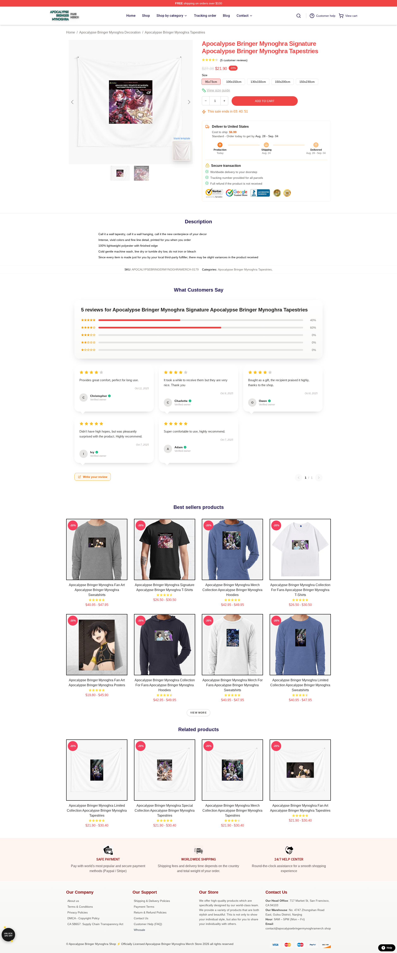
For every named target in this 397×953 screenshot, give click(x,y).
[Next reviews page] (319, 477)
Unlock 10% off (8, 935)
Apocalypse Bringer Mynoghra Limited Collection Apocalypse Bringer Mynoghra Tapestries (97, 810)
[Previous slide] (72, 102)
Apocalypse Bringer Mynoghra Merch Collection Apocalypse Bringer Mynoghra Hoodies (232, 590)
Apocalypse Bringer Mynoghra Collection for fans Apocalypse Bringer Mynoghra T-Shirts (300, 590)
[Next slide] (188, 102)
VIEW (96, 576)
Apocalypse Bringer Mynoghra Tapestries (175, 32)
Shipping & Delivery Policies (152, 901)
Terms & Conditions (80, 906)
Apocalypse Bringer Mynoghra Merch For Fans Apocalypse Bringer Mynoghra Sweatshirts (232, 685)
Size (204, 75)
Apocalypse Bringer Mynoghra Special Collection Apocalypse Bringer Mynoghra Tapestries (165, 810)
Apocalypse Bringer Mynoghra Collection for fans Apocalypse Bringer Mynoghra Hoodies (165, 685)
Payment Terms (144, 906)
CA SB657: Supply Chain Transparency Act (95, 924)
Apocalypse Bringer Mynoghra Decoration (110, 32)
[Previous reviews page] (298, 477)
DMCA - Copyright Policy (83, 918)
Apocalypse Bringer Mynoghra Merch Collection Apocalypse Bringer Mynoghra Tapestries (232, 810)
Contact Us (141, 918)
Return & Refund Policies (150, 912)
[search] (298, 16)
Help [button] (389, 947)
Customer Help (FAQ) (148, 924)
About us (73, 901)
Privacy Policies (77, 912)
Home (70, 32)
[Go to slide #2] (141, 173)
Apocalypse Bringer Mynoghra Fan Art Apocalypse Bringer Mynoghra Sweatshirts (97, 590)
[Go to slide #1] (120, 173)
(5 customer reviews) (234, 60)
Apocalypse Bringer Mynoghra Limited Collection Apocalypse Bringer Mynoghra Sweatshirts (300, 685)
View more (198, 712)
